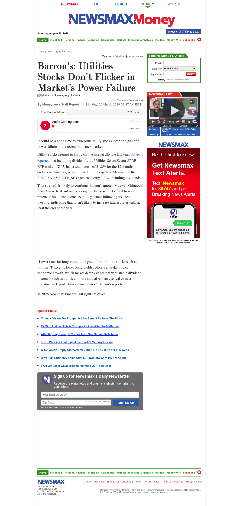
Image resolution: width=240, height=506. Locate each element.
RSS (117, 481)
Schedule (184, 126)
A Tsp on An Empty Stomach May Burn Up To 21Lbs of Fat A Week (85, 350)
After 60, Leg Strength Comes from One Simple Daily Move (79, 334)
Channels (167, 126)
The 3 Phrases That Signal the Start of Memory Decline (77, 342)
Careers (137, 481)
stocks (130, 56)
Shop (109, 481)
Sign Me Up (126, 402)
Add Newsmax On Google (55, 112)
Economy (93, 39)
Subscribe (189, 39)
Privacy (44, 407)
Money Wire (174, 39)
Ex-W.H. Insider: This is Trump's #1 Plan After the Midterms (80, 326)
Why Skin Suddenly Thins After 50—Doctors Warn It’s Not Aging (83, 357)
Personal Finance (75, 39)
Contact (87, 481)
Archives (126, 481)
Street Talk (56, 39)
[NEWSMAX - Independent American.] (122, 20)
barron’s (112, 56)
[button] (199, 39)
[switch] (170, 121)
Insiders (160, 39)
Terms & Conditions (172, 481)
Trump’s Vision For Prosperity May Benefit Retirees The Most (81, 318)
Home (43, 39)
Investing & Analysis (140, 39)
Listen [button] (151, 126)
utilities (122, 56)
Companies (108, 39)
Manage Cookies (194, 481)
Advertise (99, 481)
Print (129, 112)
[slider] (173, 121)
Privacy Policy (151, 481)
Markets (121, 39)
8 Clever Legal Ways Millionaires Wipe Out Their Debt (76, 365)
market (139, 56)
